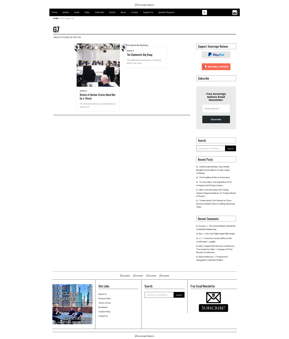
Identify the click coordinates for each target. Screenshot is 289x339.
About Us (102, 294)
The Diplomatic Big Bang (139, 54)
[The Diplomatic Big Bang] (136, 45)
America (83, 91)
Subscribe (216, 119)
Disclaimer (103, 307)
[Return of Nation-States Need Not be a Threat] (98, 64)
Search (230, 148)
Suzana (202, 226)
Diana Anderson (206, 256)
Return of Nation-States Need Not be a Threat (97, 96)
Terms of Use (104, 302)
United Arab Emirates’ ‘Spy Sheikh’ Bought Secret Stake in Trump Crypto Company (213, 169)
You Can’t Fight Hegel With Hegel (220, 233)
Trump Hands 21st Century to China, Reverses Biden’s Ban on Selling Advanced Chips (215, 203)
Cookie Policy (104, 311)
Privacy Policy (104, 298)
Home (55, 18)
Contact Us (103, 316)
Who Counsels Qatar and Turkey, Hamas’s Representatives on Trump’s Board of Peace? (216, 192)
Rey (200, 233)
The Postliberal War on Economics (214, 177)
